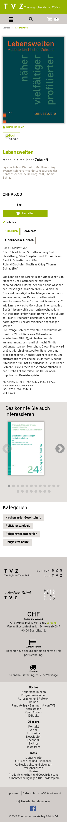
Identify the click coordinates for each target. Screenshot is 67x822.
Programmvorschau (33, 695)
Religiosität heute (17, 542)
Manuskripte (33, 758)
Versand (51, 623)
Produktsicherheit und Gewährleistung (33, 775)
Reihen (33, 702)
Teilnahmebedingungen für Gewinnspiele (33, 778)
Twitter (33, 744)
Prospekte (33, 733)
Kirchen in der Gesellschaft (23, 518)
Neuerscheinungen (33, 692)
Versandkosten (33, 768)
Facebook (33, 740)
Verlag (33, 730)
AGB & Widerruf (51, 793)
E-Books (33, 716)
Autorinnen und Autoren (33, 699)
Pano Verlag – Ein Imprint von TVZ (34, 706)
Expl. (20, 205)
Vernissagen (33, 709)
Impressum (13, 793)
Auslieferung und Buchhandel (34, 761)
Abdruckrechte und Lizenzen (33, 765)
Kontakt (33, 727)
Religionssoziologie (18, 526)
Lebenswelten (22, 28)
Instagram (33, 747)
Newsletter (33, 737)
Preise (33, 771)
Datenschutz (31, 793)
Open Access (33, 712)
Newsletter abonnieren (35, 801)
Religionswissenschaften (21, 534)
